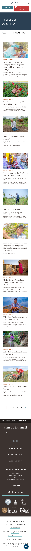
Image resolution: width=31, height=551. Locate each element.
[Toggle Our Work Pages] (21, 449)
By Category (19, 33)
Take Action (14, 455)
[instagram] (12, 492)
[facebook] (9, 492)
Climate (6, 241)
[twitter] (18, 492)
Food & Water (8, 59)
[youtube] (22, 492)
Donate (7, 7)
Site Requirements (15, 536)
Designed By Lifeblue (15, 539)
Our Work (14, 449)
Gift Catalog (22, 8)
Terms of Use (15, 528)
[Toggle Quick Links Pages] (21, 461)
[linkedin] (15, 492)
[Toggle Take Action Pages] (22, 455)
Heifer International (15, 469)
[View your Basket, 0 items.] (25, 3)
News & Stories (11, 420)
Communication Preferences (15, 524)
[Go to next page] (25, 407)
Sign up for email (15, 427)
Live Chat (15, 485)
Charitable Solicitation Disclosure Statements (15, 532)
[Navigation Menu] (2, 3)
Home (3, 420)
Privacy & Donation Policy (15, 521)
